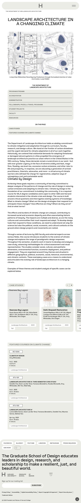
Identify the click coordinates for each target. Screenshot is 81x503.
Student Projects (16, 109)
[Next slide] (71, 285)
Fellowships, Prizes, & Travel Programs (26, 105)
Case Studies (14, 129)
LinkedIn (42, 443)
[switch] (17, 448)
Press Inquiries (69, 443)
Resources (13, 118)
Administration (15, 100)
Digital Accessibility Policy (29, 492)
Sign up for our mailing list (12, 481)
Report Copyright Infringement (48, 492)
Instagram (54, 443)
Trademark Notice (7, 495)
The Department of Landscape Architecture (40, 86)
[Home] (18, 474)
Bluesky (19, 443)
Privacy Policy (6, 492)
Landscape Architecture (19, 325)
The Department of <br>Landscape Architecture (23, 11)
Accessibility (15, 492)
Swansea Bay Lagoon (18, 310)
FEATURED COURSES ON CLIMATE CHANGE (25, 133)
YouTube (30, 443)
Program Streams (16, 91)
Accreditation (15, 96)
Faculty (12, 113)
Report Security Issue (65, 492)
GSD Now (7, 448)
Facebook (8, 443)
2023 (32, 325)
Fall (12, 328)
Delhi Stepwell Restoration (55, 310)
